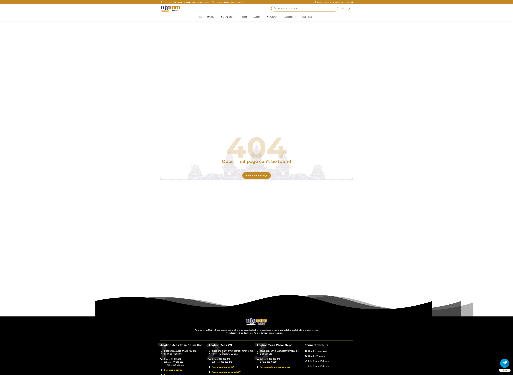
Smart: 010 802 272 (172, 359)
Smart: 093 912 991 (268, 362)
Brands (210, 17)
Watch (257, 17)
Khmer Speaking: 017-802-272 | (174, 2)
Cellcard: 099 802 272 (222, 362)
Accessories (290, 17)
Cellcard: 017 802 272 (173, 362)
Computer (272, 17)
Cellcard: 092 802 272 (270, 359)
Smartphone (227, 17)
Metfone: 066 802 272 (174, 365)
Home (201, 17)
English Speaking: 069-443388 (197, 2)
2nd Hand (307, 17)
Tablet (244, 17)
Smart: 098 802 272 (221, 359)
